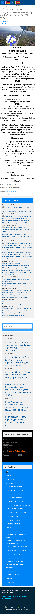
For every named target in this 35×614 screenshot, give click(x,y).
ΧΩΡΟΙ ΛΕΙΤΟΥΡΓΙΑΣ (14, 516)
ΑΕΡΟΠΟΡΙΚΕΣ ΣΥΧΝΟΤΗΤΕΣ (17, 554)
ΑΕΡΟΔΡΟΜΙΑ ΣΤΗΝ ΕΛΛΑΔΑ (17, 550)
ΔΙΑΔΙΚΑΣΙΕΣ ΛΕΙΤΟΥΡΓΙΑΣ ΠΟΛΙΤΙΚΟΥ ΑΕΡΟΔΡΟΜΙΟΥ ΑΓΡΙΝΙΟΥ (17, 563)
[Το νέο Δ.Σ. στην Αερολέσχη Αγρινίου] (13, 301)
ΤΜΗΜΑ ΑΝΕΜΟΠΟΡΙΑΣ (15, 497)
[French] (5, 2)
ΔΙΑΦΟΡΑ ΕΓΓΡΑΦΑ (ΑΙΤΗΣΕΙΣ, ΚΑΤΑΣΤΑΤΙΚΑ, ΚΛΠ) (16, 542)
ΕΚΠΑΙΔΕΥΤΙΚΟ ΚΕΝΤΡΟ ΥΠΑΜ (17, 512)
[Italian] (15, 2)
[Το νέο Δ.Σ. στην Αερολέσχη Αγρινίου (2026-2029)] (17, 208)
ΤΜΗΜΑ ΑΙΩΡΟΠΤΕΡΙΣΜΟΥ (16, 501)
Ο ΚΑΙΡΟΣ (11, 531)
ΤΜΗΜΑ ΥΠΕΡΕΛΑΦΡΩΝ (15, 509)
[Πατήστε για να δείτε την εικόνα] (17, 36)
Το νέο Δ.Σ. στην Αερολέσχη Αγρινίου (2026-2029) (17, 211)
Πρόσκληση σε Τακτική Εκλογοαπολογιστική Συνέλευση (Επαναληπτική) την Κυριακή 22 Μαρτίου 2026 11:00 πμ (18, 389)
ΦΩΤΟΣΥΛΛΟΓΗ (13, 571)
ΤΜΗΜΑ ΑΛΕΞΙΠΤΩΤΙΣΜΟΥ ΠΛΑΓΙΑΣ (19, 505)
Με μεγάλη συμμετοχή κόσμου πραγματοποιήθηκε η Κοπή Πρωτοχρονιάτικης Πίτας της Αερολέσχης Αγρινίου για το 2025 (17, 272)
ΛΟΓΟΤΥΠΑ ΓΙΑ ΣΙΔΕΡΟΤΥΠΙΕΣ (17, 546)
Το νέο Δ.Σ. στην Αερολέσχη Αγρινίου (13, 304)
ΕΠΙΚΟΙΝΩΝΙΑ (10, 582)
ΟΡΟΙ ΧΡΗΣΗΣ (6, 596)
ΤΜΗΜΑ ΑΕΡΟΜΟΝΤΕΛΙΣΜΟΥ (17, 494)
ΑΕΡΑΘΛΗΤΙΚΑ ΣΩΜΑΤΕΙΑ (16, 558)
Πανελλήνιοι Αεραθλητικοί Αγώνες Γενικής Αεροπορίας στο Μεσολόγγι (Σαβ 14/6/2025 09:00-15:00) (17, 236)
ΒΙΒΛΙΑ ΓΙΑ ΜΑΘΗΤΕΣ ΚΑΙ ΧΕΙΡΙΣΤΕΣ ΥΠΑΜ (18, 536)
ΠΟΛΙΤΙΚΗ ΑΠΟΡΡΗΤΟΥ (19, 596)
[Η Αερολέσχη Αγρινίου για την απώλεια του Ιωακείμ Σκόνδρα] (17, 280)
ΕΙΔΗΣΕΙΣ (9, 475)
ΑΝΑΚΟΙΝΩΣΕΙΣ (11, 191)
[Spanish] (18, 2)
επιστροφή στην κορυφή (7, 194)
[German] (8, 2)
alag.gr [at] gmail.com (18, 451)
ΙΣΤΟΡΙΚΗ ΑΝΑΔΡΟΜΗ (15, 486)
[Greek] (12, 2)
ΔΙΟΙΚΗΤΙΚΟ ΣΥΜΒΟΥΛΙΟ (15, 490)
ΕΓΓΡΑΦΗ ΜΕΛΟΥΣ (14, 524)
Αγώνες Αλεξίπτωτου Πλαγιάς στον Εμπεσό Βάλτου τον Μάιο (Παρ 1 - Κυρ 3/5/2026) (18, 375)
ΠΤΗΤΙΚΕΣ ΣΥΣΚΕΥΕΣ (14, 520)
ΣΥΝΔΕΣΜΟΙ (9, 578)
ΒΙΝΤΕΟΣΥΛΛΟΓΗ (13, 574)
